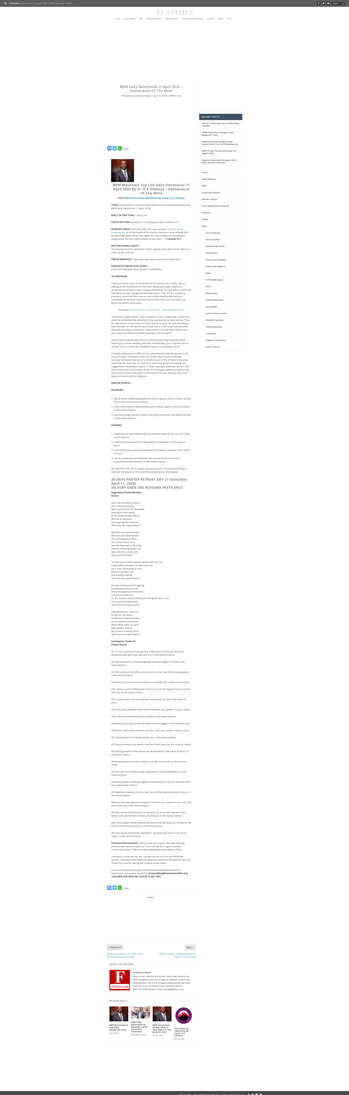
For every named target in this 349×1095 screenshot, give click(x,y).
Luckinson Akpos (142, 95)
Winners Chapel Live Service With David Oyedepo (42, 3)
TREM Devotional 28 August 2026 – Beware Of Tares (218, 133)
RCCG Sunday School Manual (192, 19)
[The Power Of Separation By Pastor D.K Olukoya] (183, 1015)
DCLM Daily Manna (154, 19)
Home (117, 19)
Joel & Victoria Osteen (216, 313)
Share (126, 148)
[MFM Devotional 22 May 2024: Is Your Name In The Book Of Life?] (162, 1013)
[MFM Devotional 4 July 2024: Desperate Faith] (118, 1013)
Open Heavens (129, 19)
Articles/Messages (214, 279)
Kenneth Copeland (214, 320)
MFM (141, 19)
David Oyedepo (213, 239)
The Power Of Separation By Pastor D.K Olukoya (181, 1032)
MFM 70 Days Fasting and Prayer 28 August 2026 (219, 152)
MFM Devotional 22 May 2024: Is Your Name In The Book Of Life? (162, 1028)
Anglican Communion (216, 340)
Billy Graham (212, 293)
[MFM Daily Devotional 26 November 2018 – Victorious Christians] (140, 1012)
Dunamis (210, 19)
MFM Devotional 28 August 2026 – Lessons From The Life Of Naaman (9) (220, 142)
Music (208, 273)
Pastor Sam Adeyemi (215, 266)
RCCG (208, 286)
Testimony (211, 333)
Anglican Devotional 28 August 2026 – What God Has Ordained (220, 161)
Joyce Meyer (211, 306)
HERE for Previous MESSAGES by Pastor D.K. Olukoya (154, 198)
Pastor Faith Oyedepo (216, 259)
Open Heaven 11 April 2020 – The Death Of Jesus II (157, 309)
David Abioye (212, 253)
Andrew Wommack (214, 300)
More (229, 19)
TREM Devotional (214, 327)
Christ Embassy (213, 233)
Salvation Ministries (215, 246)
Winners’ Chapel (171, 19)
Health (220, 19)
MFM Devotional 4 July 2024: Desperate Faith (118, 1027)
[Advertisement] (169, 52)
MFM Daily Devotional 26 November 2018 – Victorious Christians (140, 1027)
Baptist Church (213, 347)
